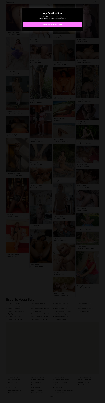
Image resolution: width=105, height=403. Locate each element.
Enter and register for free (52, 24)
